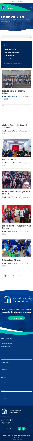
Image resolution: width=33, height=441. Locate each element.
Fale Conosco (4, 394)
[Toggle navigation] (30, 7)
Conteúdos (3, 382)
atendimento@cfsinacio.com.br (8, 424)
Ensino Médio (10, 56)
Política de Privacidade (16, 439)
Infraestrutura (4, 350)
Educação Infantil (11, 49)
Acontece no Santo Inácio (13, 63)
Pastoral (8, 59)
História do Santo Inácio (6, 343)
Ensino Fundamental (12, 53)
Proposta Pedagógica (5, 346)
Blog (6, 45)
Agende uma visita (16, 318)
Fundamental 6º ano (9, 97)
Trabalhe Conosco (5, 398)
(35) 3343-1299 (9, 422)
